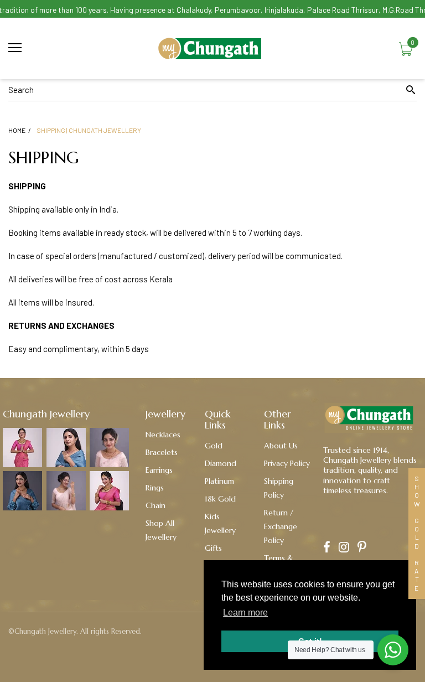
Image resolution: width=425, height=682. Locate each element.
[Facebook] (326, 548)
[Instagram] (344, 548)
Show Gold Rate (417, 533)
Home (16, 130)
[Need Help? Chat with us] (392, 649)
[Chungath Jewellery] (212, 48)
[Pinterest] (361, 548)
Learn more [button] (245, 612)
